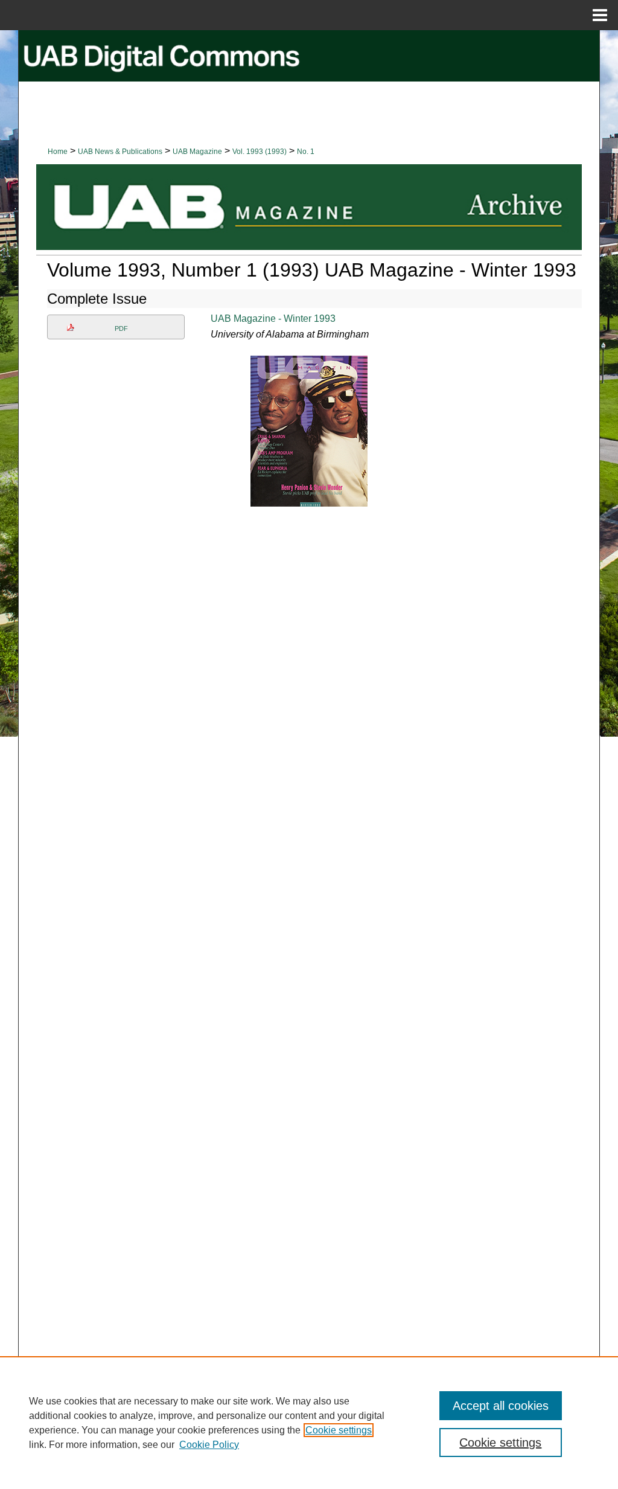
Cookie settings (338, 1430)
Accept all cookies (501, 1405)
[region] (309, 1422)
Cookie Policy (209, 1444)
